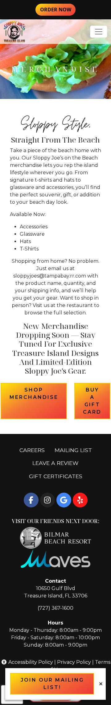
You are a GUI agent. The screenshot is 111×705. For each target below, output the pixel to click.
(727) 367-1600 (55, 608)
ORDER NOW (58, 9)
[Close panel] (101, 683)
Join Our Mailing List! (52, 683)
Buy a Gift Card (96, 401)
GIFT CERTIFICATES (58, 476)
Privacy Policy (74, 662)
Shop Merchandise (38, 393)
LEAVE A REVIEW (58, 462)
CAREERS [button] (34, 450)
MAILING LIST (73, 450)
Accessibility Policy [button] (30, 662)
